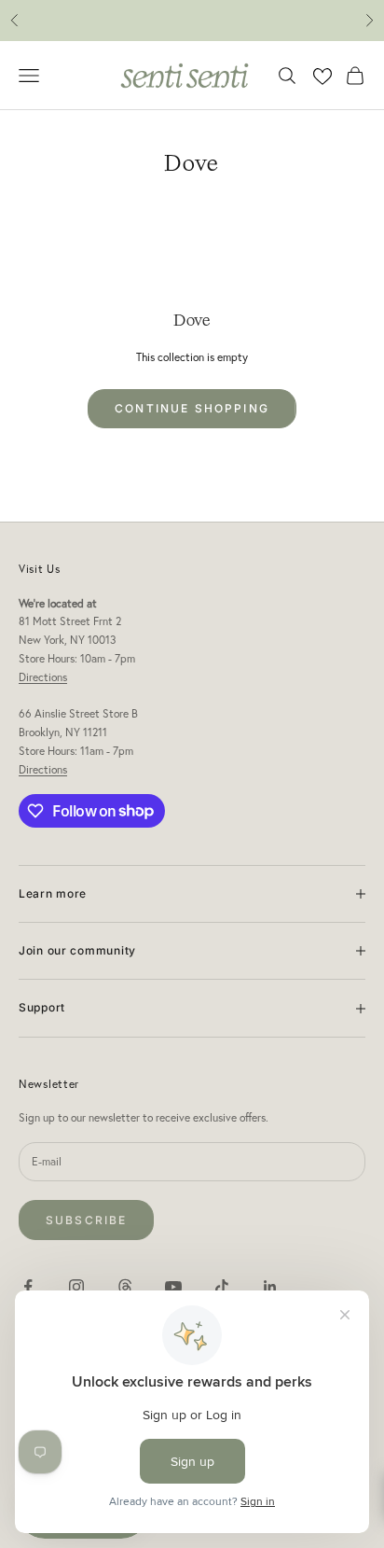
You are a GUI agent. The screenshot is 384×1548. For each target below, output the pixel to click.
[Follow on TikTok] (222, 1286)
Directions (43, 677)
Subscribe (86, 1220)
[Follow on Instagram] (76, 1286)
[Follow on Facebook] (28, 1286)
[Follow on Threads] (125, 1286)
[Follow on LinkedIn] (270, 1286)
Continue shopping (192, 408)
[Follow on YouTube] (173, 1286)
